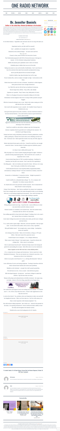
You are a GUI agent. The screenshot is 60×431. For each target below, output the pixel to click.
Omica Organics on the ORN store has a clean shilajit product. (23, 249)
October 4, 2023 (9, 413)
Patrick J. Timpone (10, 411)
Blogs (33, 13)
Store (53, 13)
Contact (39, 13)
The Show (12, 13)
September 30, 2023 (23, 415)
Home (6, 13)
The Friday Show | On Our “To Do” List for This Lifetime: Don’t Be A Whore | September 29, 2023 (23, 413)
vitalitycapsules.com (27, 39)
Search (47, 13)
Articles (19, 13)
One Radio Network (30, 5)
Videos (26, 13)
